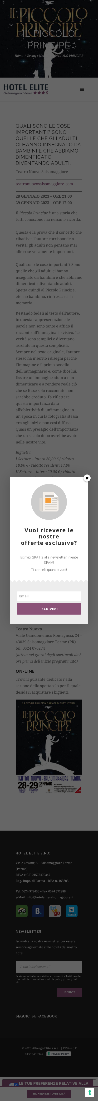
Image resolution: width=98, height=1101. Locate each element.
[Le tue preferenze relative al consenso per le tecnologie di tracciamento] (89, 1092)
